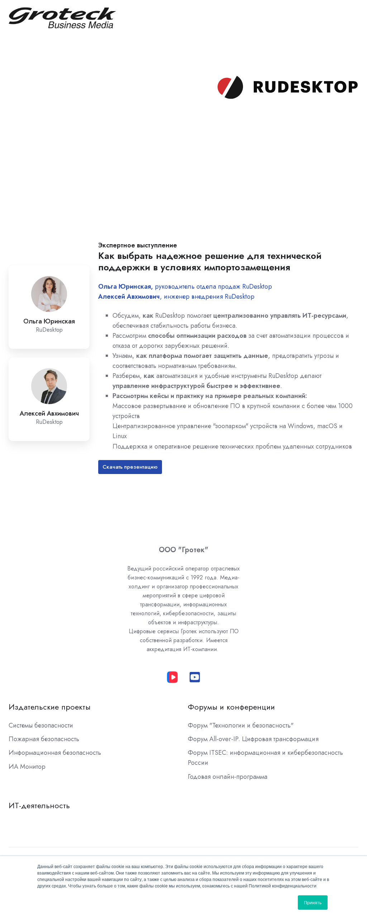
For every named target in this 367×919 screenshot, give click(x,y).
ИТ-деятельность (39, 805)
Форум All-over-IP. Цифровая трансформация (253, 739)
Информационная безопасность (55, 752)
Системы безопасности (41, 725)
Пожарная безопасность (44, 739)
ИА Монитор (27, 766)
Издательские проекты (49, 706)
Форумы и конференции (231, 706)
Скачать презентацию (130, 467)
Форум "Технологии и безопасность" (241, 725)
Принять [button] (312, 902)
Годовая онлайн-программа (227, 776)
